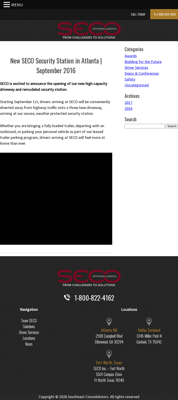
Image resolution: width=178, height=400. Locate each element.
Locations (29, 338)
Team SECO (29, 320)
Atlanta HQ (109, 330)
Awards (131, 55)
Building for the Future (143, 61)
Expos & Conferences (142, 73)
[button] (7, 5)
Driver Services (136, 67)
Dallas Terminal (149, 330)
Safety (130, 79)
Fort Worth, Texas (109, 362)
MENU (17, 4)
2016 (128, 108)
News (29, 344)
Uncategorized (137, 85)
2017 (128, 102)
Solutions (29, 326)
